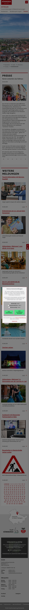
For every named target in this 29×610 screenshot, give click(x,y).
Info (18, 303)
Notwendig (13, 303)
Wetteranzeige (13, 307)
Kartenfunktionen (14, 305)
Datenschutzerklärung (20, 317)
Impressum (14, 321)
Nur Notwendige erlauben (19, 312)
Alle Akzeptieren (9, 312)
